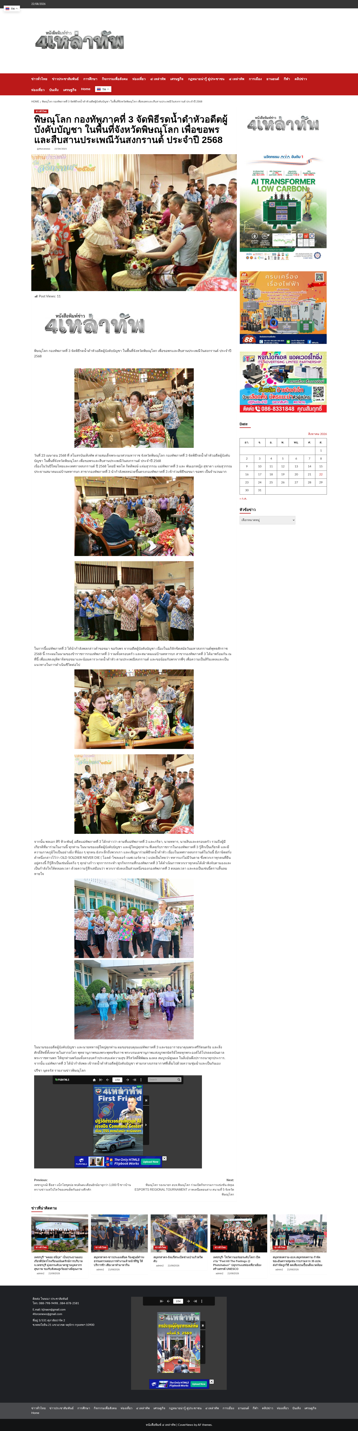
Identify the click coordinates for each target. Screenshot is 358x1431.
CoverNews (185, 1424)
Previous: (82, 1185)
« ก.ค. (243, 498)
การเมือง (255, 79)
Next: (184, 1187)
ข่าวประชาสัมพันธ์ (65, 79)
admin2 (40, 1273)
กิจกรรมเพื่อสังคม (115, 79)
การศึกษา (90, 79)
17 (259, 474)
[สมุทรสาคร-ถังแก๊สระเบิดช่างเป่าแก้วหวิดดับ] (179, 1233)
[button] (324, 84)
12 (283, 466)
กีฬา (287, 79)
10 (259, 466)
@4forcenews (43, 149)
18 (271, 474)
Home (85, 89)
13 (296, 466)
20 (296, 474)
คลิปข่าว (301, 79)
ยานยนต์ (272, 79)
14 (309, 466)
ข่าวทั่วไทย (39, 79)
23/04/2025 (60, 149)
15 (321, 466)
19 (283, 474)
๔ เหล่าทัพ (158, 79)
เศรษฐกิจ (176, 79)
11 (271, 466)
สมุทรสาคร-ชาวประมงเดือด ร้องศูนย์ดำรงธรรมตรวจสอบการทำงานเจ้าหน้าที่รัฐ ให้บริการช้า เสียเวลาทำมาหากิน (119, 1261)
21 (309, 474)
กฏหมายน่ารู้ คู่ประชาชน (206, 79)
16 (247, 474)
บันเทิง (54, 90)
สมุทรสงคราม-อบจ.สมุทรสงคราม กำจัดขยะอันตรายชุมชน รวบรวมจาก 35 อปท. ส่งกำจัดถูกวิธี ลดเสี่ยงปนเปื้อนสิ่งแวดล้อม (297, 1261)
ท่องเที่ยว (139, 79)
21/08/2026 (54, 1273)
